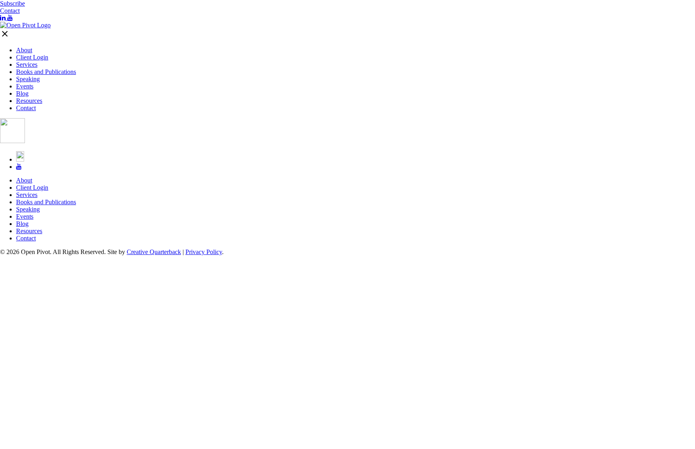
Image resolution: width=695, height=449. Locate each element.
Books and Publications (46, 71)
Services (26, 64)
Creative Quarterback (154, 251)
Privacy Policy (203, 251)
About (24, 50)
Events (24, 86)
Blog (22, 93)
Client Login (32, 57)
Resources (29, 100)
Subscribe (12, 3)
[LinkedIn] (3, 17)
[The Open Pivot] (25, 25)
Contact (10, 10)
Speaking (28, 79)
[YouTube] (10, 17)
